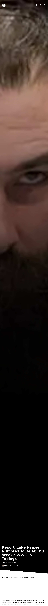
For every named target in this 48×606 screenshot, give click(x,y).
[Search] (40, 5)
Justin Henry (7, 565)
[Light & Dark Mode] (37, 5)
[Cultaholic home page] (19, 5)
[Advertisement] (24, 589)
